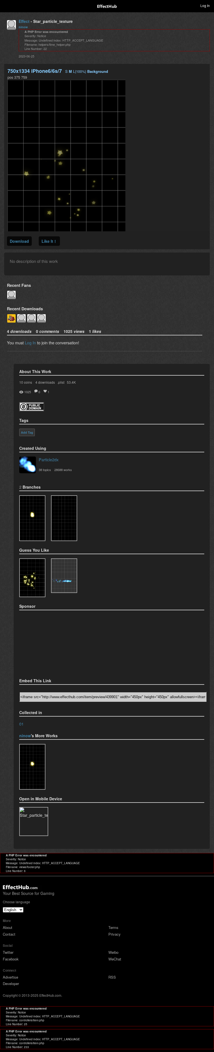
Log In (30, 342)
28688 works (63, 469)
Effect (24, 21)
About (7, 927)
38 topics (45, 469)
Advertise (10, 977)
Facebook (11, 959)
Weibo (113, 952)
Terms (113, 927)
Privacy (114, 934)
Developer (11, 983)
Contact (9, 934)
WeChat (114, 959)
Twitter (8, 952)
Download (19, 241)
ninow (23, 27)
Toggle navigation (6, 5)
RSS (112, 977)
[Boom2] (32, 577)
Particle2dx (49, 459)
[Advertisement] (47, 642)
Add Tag (27, 432)
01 (21, 724)
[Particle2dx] (27, 465)
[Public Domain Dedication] (31, 409)
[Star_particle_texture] (32, 518)
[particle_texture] (64, 575)
